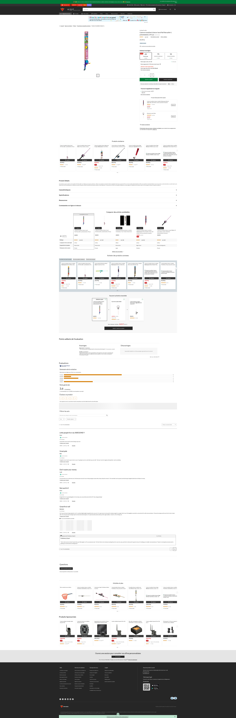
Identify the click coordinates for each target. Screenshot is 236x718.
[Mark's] (85, 5)
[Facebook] (60, 699)
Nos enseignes (92, 674)
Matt (61, 453)
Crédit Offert (130, 5)
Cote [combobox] (61, 419)
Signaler (73, 445)
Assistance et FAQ (63, 672)
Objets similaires (164, 36)
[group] (100, 164)
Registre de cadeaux (78, 681)
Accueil (62, 25)
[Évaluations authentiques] (65, 366)
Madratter (62, 509)
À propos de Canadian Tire (94, 670)
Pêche (74, 25)
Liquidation (95, 13)
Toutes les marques (93, 679)
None (61, 490)
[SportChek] (80, 5)
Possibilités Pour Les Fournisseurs (95, 690)
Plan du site (106, 674)
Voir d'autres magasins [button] (145, 69)
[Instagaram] (65, 699)
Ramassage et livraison (63, 677)
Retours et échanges (63, 679)
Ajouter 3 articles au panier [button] (118, 328)
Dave (61, 435)
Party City (123, 13)
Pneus (107, 13)
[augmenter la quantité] (141, 75)
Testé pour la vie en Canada (94, 681)
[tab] (146, 56)
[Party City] (89, 5)
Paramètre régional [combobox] (70, 419)
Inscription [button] (138, 5)
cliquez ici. (154, 129)
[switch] (61, 236)
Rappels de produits (63, 681)
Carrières (91, 677)
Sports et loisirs (68, 25)
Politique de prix (107, 679)
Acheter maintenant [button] (168, 79)
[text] (67, 164)
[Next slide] (177, 150)
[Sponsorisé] (118, 19)
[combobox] (170, 424)
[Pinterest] (70, 699)
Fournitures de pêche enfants (83, 25)
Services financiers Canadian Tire (80, 670)
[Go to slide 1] (97, 75)
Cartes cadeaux (77, 679)
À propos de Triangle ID (93, 672)
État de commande (63, 674)
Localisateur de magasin (64, 670)
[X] (63, 699)
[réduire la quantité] (149, 75)
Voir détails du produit (155, 36)
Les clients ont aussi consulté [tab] (65, 259)
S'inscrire (146, 672)
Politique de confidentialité (109, 670)
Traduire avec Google (64, 443)
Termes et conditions (108, 672)
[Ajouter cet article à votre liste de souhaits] (152, 75)
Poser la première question (66, 568)
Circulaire (76, 13)
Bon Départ (91, 683)
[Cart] (175, 9)
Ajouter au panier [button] (148, 79)
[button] (154, 9)
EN (175, 5)
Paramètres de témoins (63, 688)
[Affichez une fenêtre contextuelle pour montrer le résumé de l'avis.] (85, 165)
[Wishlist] (170, 9)
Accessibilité (107, 677)
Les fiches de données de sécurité (65, 683)
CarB (61, 472)
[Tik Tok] (73, 699)
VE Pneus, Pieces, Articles (79, 674)
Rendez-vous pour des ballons (80, 683)
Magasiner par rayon (66, 13)
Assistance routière (78, 677)
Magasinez (128, 1)
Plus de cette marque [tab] (90, 259)
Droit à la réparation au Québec (110, 681)
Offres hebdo (85, 13)
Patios (101, 13)
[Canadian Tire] (74, 5)
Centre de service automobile (80, 672)
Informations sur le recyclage (94, 688)
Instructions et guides (78, 688)
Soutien (143, 5)
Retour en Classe (114, 13)
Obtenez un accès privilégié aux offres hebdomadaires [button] (117, 716)
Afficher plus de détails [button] (117, 251)
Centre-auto (129, 13)
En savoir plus (146, 681)
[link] (144, 37)
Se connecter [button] (171, 5)
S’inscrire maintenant (132, 659)
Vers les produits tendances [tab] (79, 259)
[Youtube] (68, 699)
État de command (163, 9)
